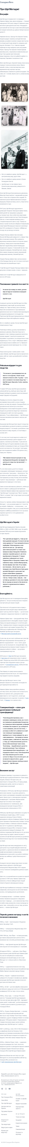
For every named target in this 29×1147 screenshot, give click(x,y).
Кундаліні (18, 1120)
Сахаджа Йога (6, 2)
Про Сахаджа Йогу (7, 1097)
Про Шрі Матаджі (6, 1103)
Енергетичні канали (21, 1123)
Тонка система (20, 1117)
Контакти (4, 1114)
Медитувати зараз (6, 1127)
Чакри (17, 1126)
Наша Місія (4, 1100)
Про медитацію (5, 1124)
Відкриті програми (21, 1103)
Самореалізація (20, 1129)
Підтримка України (6, 1111)
